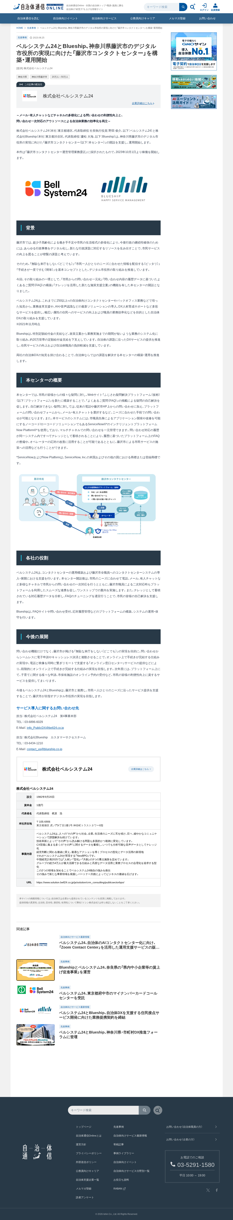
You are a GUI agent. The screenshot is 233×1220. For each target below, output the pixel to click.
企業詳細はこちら (142, 103)
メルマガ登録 (177, 18)
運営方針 (81, 1144)
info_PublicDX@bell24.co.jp (45, 727)
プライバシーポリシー (89, 1153)
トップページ (83, 1126)
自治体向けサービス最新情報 (130, 1135)
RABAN (117, 1188)
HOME (19, 28)
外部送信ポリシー (86, 1162)
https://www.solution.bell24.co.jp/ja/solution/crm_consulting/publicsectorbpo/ (80, 882)
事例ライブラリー (123, 1153)
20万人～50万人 (60, 77)
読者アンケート (85, 1197)
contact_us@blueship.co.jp (44, 749)
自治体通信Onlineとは (88, 1135)
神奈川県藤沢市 (39, 77)
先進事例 (31, 28)
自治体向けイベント (65, 18)
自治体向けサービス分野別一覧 (131, 1170)
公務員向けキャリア (142, 18)
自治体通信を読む (28, 18)
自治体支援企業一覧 (87, 1179)
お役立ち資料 (121, 1179)
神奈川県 (22, 77)
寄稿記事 (118, 1144)
